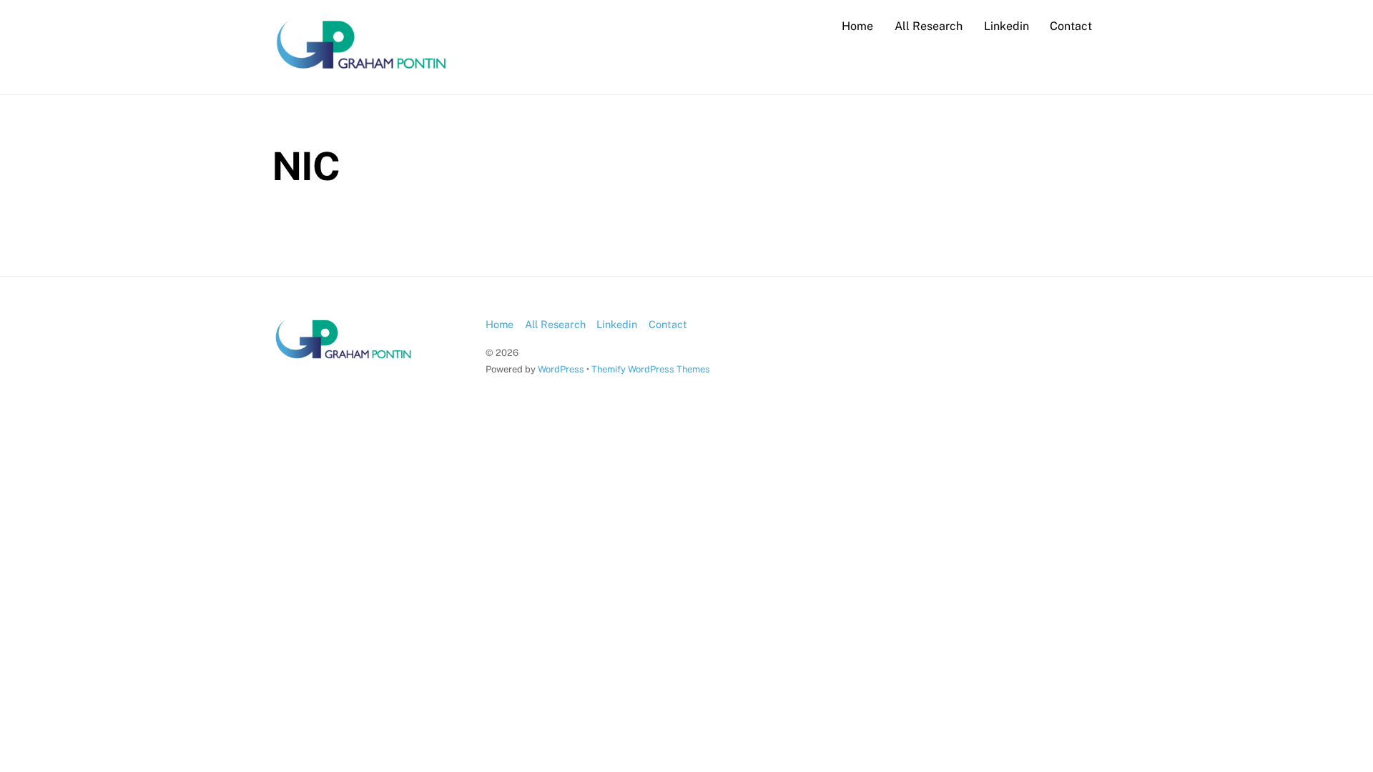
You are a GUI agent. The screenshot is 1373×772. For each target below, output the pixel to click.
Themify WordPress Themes (650, 369)
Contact (1071, 26)
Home (857, 26)
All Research (929, 26)
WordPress (561, 369)
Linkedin (1006, 26)
